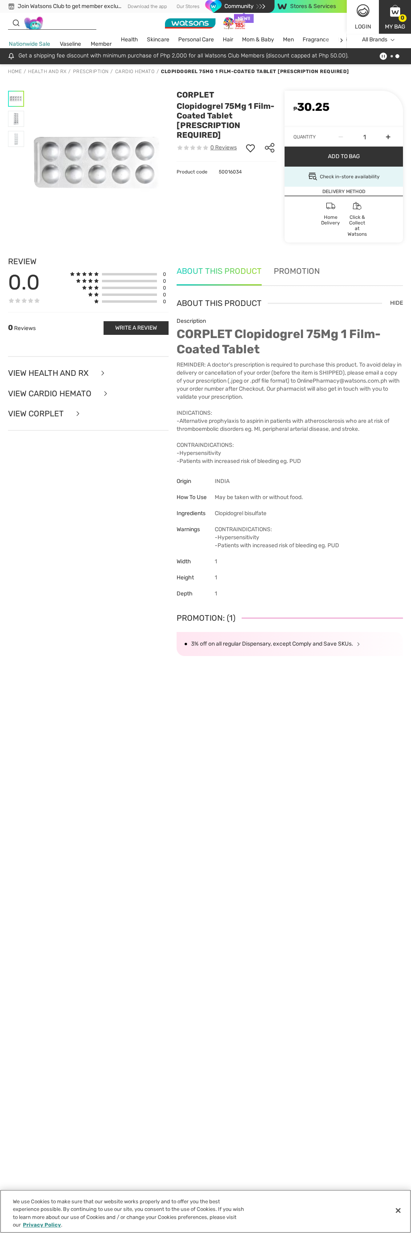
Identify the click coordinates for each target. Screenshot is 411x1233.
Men (288, 39)
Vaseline (70, 44)
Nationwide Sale (29, 44)
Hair (228, 39)
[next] (341, 40)
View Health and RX (49, 373)
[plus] (388, 137)
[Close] (398, 1210)
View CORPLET (37, 414)
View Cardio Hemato (51, 393)
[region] (205, 1211)
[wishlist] (250, 148)
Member (101, 44)
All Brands (374, 39)
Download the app (147, 6)
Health (129, 39)
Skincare (158, 39)
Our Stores (188, 6)
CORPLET (195, 95)
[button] (395, 17)
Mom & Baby (258, 39)
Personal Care (196, 39)
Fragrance (316, 39)
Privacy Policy (42, 1225)
